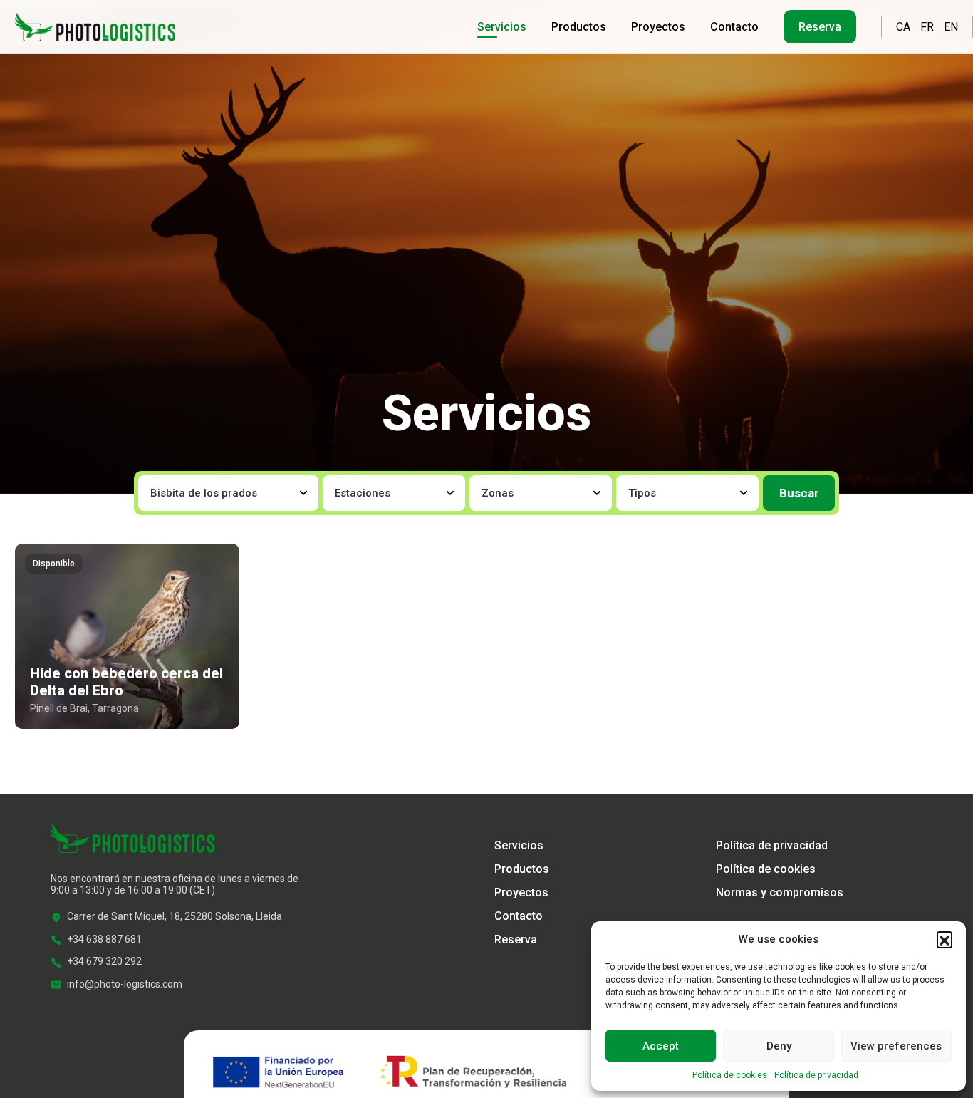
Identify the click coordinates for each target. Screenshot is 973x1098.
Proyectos (658, 26)
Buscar (799, 493)
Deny (778, 1046)
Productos (578, 26)
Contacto (734, 26)
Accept (660, 1046)
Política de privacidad (816, 1075)
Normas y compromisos (779, 892)
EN (951, 26)
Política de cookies (729, 1075)
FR (927, 26)
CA (903, 26)
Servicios (501, 26)
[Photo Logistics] (95, 25)
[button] (944, 939)
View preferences (896, 1046)
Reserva (819, 26)
